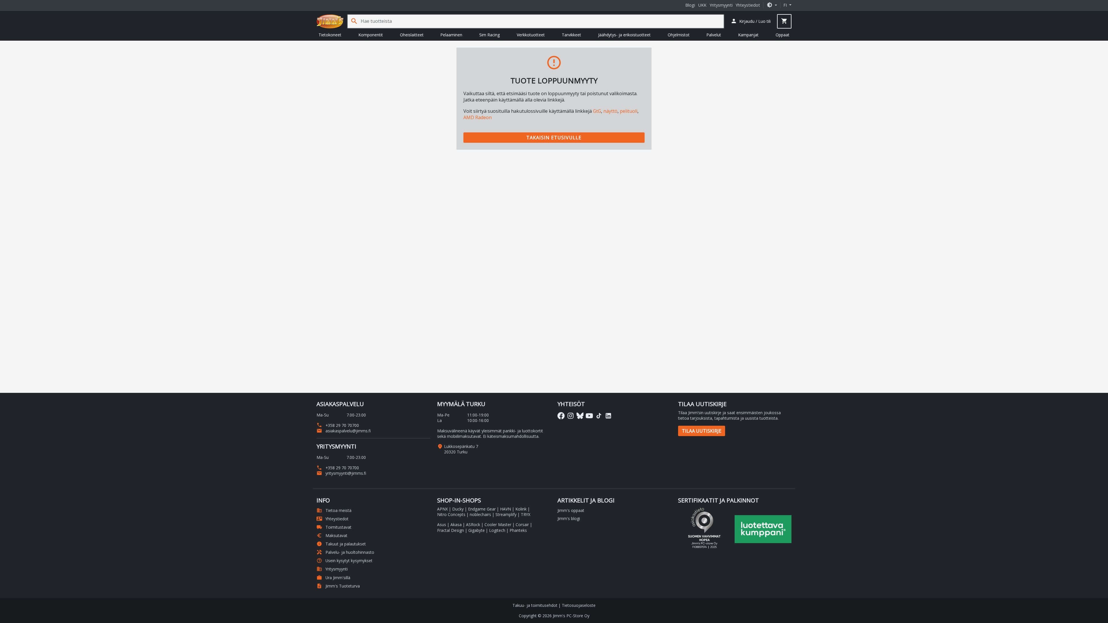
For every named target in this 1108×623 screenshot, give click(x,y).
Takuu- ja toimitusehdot (534, 605)
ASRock (473, 524)
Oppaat (782, 34)
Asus (441, 524)
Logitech (497, 530)
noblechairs (480, 514)
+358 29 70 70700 (338, 425)
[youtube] (589, 415)
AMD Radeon (477, 117)
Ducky (458, 509)
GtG (597, 111)
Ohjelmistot (679, 34)
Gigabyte (476, 530)
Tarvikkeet (571, 34)
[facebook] (561, 415)
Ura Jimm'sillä (333, 577)
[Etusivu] (330, 21)
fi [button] (785, 5)
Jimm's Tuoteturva (338, 586)
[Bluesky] (580, 415)
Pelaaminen (451, 34)
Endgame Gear (482, 509)
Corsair (522, 524)
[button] (772, 5)
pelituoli (628, 111)
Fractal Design (450, 530)
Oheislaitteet (412, 34)
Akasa (456, 524)
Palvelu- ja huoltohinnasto (345, 552)
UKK (702, 5)
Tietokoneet (330, 34)
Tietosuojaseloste (579, 605)
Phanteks (518, 530)
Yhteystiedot (747, 5)
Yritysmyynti (721, 5)
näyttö (610, 111)
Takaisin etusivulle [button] (553, 137)
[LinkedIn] (608, 415)
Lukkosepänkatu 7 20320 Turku (461, 449)
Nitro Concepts (451, 514)
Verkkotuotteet (531, 34)
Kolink (521, 509)
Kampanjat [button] (748, 34)
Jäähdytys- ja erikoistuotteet (624, 34)
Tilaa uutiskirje (701, 431)
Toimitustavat (334, 527)
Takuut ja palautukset (341, 544)
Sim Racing (489, 34)
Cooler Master (497, 524)
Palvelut (713, 34)
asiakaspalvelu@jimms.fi (344, 431)
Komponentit (370, 34)
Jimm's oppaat (570, 510)
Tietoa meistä (334, 510)
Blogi (690, 5)
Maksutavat (332, 535)
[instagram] (570, 415)
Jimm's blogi (568, 518)
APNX (442, 509)
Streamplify (505, 514)
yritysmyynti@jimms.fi (341, 473)
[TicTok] (598, 415)
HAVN (505, 509)
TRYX (525, 514)
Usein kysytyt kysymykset (345, 560)
